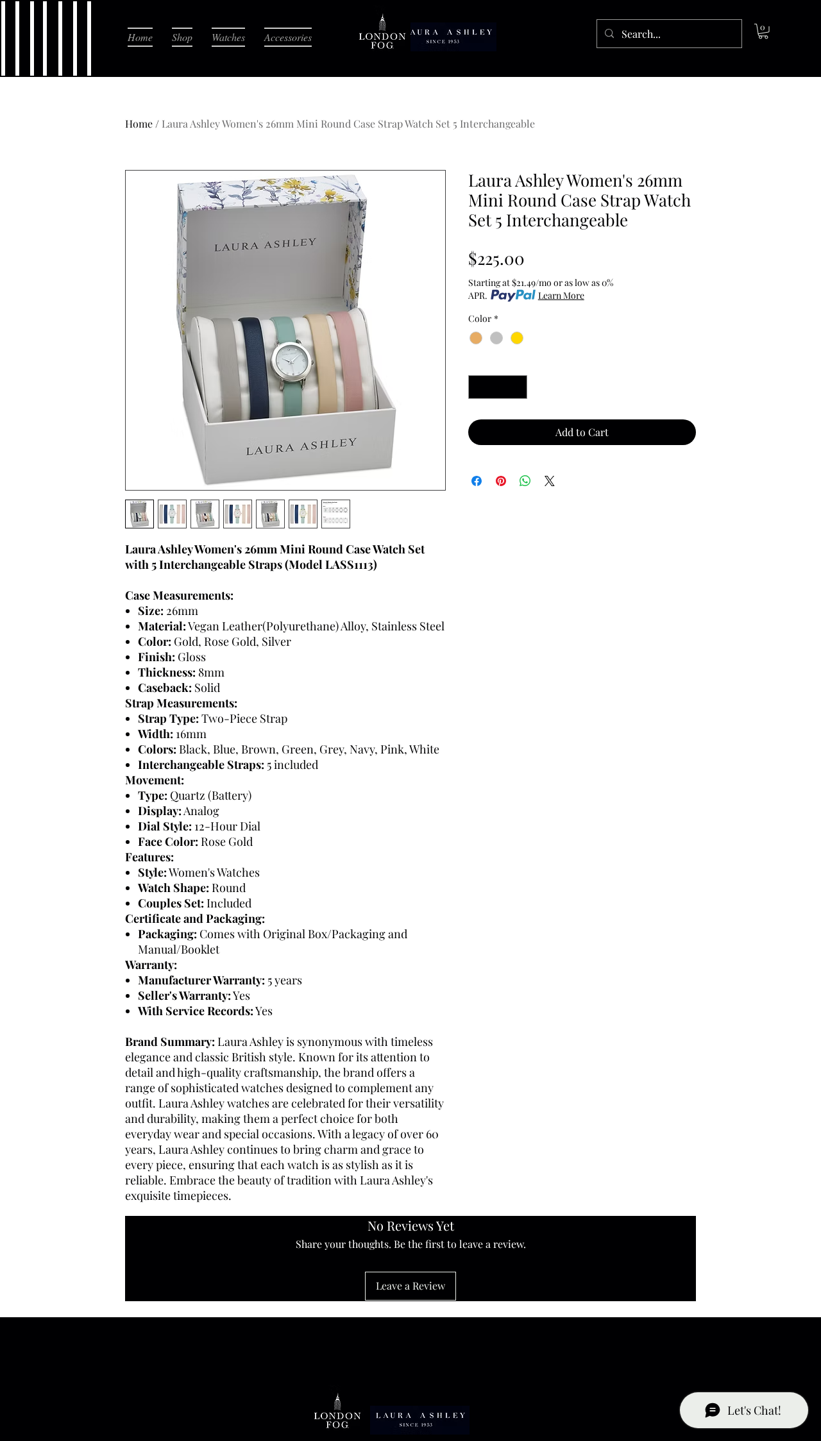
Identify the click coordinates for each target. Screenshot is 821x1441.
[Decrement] (478, 387)
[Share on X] (549, 481)
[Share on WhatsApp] (525, 481)
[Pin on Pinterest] (501, 481)
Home (139, 123)
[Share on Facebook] (476, 481)
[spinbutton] (497, 387)
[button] (763, 31)
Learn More (561, 295)
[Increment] (517, 387)
